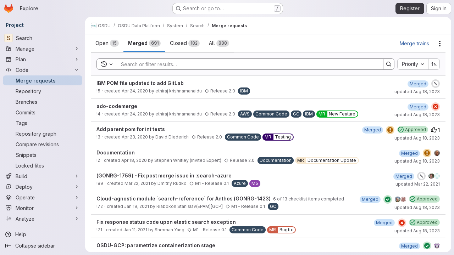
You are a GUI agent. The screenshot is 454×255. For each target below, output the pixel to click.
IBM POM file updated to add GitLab (140, 83)
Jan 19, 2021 (136, 206)
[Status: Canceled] (435, 83)
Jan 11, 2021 (135, 229)
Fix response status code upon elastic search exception (166, 222)
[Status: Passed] (387, 199)
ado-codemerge (116, 106)
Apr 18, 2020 (134, 160)
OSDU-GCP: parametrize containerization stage (155, 245)
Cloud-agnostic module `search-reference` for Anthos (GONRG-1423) (184, 199)
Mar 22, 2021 (137, 183)
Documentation (115, 152)
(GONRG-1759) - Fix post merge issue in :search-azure (164, 175)
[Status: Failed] (435, 106)
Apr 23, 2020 (135, 137)
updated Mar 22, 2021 (417, 184)
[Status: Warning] (390, 130)
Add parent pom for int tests (130, 129)
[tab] (107, 43)
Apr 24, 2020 (135, 91)
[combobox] (412, 64)
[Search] (388, 64)
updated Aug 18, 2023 (417, 91)
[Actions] (439, 43)
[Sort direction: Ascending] (434, 64)
